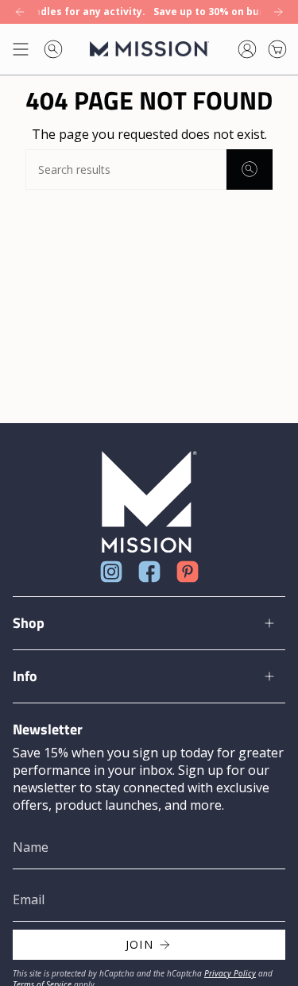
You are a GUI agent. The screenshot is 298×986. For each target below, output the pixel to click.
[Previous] (20, 12)
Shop (29, 623)
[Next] (278, 12)
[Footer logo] (149, 502)
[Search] (249, 169)
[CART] (277, 49)
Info (25, 676)
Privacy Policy (230, 973)
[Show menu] (21, 49)
